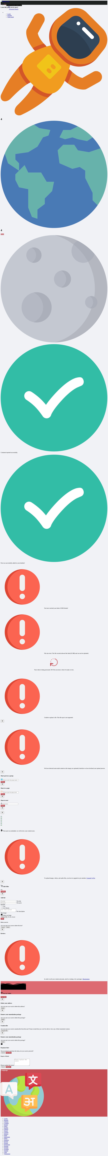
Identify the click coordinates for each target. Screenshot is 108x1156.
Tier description (20, 911)
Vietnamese (7, 1154)
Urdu (5, 1152)
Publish (3, 891)
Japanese (6, 1140)
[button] (55, 5)
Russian (6, 1146)
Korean (6, 1141)
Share (2, 782)
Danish (6, 1125)
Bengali (6, 1120)
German (6, 1132)
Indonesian (7, 1137)
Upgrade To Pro (90, 878)
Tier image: (4, 913)
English (6, 1128)
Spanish (6, 1147)
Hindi (5, 1135)
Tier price (19, 903)
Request (8, 1067)
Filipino (6, 1129)
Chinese (6, 1121)
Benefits (3, 904)
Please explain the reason (7, 1065)
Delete (8, 927)
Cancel (3, 927)
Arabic (6, 1118)
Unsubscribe (4, 1030)
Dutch (5, 1126)
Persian (6, 1143)
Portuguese (7, 1144)
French (6, 1131)
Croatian (6, 1123)
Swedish (6, 1149)
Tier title (19, 901)
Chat (4, 906)
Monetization (86, 979)
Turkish (6, 1151)
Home (2, 234)
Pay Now (3, 997)
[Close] (2, 721)
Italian (5, 1138)
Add (2, 918)
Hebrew (6, 1134)
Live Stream (6, 908)
